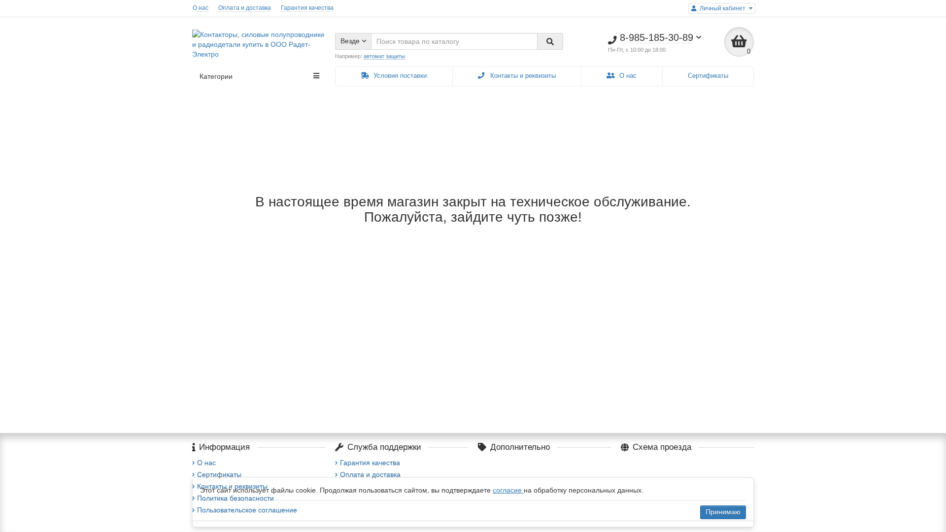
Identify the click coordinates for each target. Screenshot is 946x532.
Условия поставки (399, 75)
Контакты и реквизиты (522, 75)
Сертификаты (708, 75)
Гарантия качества (307, 7)
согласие (508, 490)
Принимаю (723, 512)
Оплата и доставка (244, 7)
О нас (200, 7)
